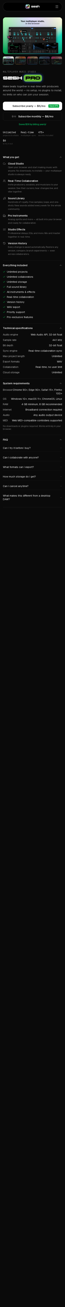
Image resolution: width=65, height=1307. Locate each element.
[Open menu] (57, 7)
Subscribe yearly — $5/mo (32, 106)
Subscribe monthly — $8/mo (32, 116)
